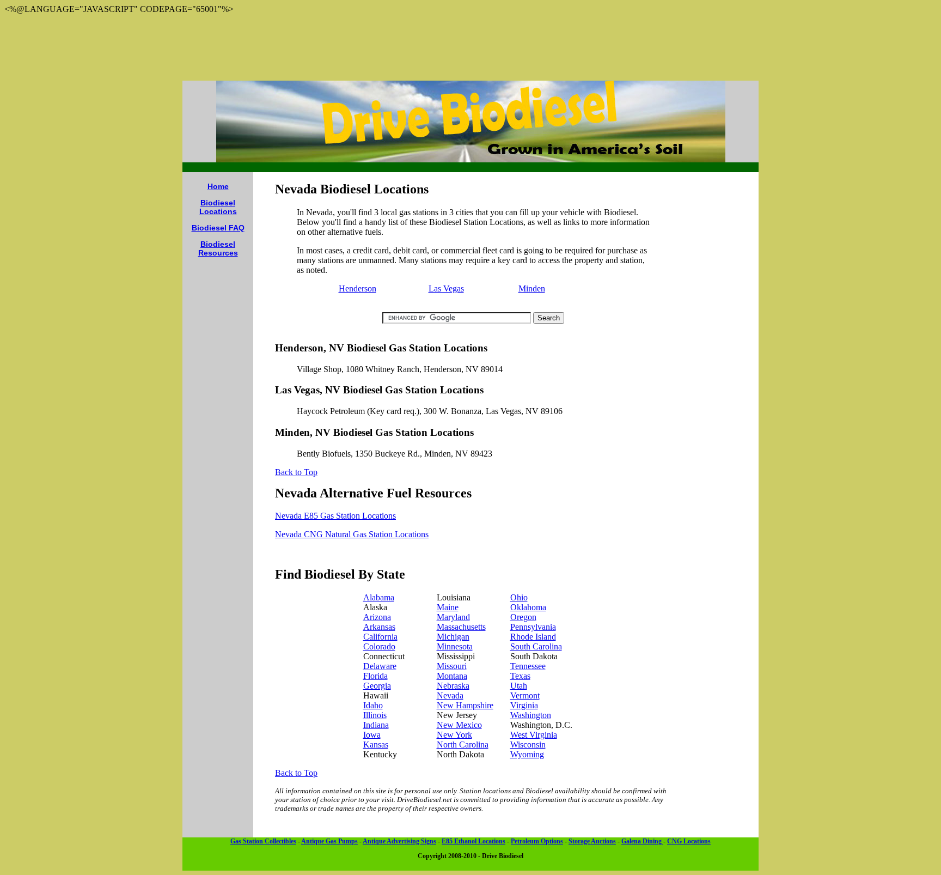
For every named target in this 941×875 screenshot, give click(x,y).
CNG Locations (689, 841)
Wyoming (527, 754)
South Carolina (536, 646)
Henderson (357, 288)
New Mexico (459, 725)
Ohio (519, 597)
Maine (448, 607)
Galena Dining (642, 841)
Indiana (376, 725)
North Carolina (462, 744)
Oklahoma (528, 607)
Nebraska (453, 685)
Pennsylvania (533, 626)
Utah (518, 685)
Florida (375, 675)
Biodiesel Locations (218, 207)
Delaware (379, 666)
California (380, 636)
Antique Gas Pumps (329, 841)
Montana (452, 675)
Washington (530, 715)
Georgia (377, 685)
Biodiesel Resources (218, 248)
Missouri (452, 666)
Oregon (523, 617)
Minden (531, 288)
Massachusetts (461, 626)
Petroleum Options (537, 841)
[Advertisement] (470, 47)
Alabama (378, 597)
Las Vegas (446, 288)
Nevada (450, 695)
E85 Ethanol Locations (473, 841)
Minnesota (455, 646)
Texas (520, 675)
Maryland (453, 617)
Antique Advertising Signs (399, 841)
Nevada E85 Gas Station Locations (335, 515)
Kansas (375, 744)
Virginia (524, 705)
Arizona (377, 617)
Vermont (525, 695)
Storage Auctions (592, 841)
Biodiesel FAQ (218, 227)
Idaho (373, 705)
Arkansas (379, 626)
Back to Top (296, 472)
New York (454, 734)
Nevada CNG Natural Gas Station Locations (352, 534)
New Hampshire (465, 705)
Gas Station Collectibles (263, 841)
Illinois (375, 715)
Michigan (453, 636)
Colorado (379, 646)
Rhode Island (533, 636)
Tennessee (528, 666)
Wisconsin (528, 744)
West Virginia (533, 734)
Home (218, 186)
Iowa (372, 734)
